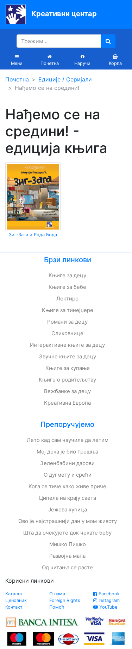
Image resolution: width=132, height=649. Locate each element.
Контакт (14, 607)
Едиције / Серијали (65, 79)
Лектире (67, 298)
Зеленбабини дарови (67, 463)
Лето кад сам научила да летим (67, 440)
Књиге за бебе (67, 287)
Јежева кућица (67, 509)
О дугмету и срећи (68, 474)
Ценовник (16, 600)
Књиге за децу (67, 275)
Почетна (17, 79)
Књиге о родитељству (67, 379)
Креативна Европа (67, 402)
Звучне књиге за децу (67, 356)
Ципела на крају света (67, 498)
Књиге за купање (67, 368)
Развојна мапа (67, 555)
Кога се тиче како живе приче (67, 486)
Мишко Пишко (67, 544)
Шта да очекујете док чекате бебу (67, 532)
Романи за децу (67, 321)
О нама (57, 593)
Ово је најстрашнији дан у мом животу (67, 521)
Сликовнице (67, 333)
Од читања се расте (67, 567)
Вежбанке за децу (67, 391)
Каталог (14, 593)
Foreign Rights (64, 600)
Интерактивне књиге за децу (67, 345)
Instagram (108, 600)
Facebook (108, 593)
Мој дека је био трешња (67, 451)
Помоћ (56, 607)
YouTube (107, 607)
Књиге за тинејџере (67, 310)
